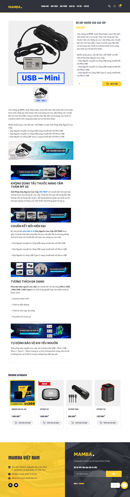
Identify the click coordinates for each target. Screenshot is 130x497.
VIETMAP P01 (72, 409)
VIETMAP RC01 (102, 409)
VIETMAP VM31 (45, 409)
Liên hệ (86, 6)
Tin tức (79, 6)
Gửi (114, 474)
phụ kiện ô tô (29, 231)
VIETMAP (43, 192)
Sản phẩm (63, 6)
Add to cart (114, 84)
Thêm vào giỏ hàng (25, 423)
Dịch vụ (72, 6)
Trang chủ (45, 6)
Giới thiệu (54, 6)
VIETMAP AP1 (16, 409)
